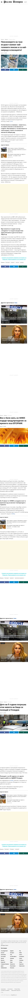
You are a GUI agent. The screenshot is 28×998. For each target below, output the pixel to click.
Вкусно (2, 960)
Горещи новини (12, 39)
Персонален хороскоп (15, 990)
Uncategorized (4, 950)
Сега (11, 121)
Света (20, 954)
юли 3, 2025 (5, 342)
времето (12, 578)
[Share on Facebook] (5, 70)
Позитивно (12, 966)
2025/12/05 (10, 152)
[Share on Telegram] (14, 70)
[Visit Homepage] (13, 2)
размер (21, 262)
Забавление (4, 967)
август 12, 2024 (3, 426)
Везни (2, 958)
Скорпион (21, 956)
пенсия (17, 262)
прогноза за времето (19, 578)
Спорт (20, 958)
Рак (20, 950)
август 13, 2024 (4, 53)
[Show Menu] (1, 2)
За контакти (10, 989)
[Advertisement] (14, 19)
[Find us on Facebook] (1, 992)
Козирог (12, 952)
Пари (11, 962)
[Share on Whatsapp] (23, 70)
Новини (6, 39)
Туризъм (21, 964)
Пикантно (12, 964)
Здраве (11, 950)
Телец (20, 962)
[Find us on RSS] (2, 992)
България (8, 262)
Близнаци (3, 954)
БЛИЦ (13, 514)
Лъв (11, 954)
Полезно (12, 967)
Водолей (3, 962)
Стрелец (21, 960)
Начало (2, 39)
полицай (17, 849)
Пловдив (12, 849)
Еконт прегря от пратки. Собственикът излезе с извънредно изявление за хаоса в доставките (17, 150)
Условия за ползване (5, 990)
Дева (2, 966)
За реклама (3, 989)
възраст (12, 262)
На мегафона (13, 956)
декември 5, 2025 (6, 322)
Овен (11, 960)
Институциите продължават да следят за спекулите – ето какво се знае (13, 339)
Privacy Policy (17, 989)
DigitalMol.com (14, 995)
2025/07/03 (10, 157)
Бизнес (3, 306)
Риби (20, 952)
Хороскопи (21, 966)
